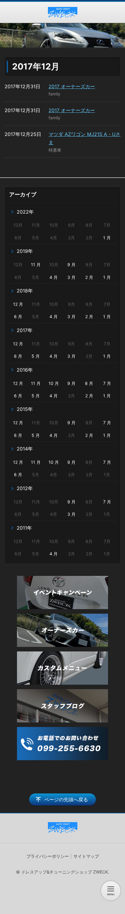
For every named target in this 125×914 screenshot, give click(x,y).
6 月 (18, 316)
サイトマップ (86, 856)
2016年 (25, 370)
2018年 (25, 291)
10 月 (54, 383)
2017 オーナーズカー (72, 86)
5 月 (36, 356)
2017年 (24, 330)
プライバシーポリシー (47, 856)
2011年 (24, 528)
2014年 (25, 449)
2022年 (25, 212)
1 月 (107, 237)
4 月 (53, 277)
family (54, 93)
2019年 (25, 251)
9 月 (71, 264)
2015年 (25, 409)
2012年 (25, 488)
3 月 (71, 277)
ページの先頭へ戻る (66, 799)
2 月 (89, 277)
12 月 (18, 304)
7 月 (107, 383)
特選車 (55, 150)
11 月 (36, 264)
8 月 (89, 383)
